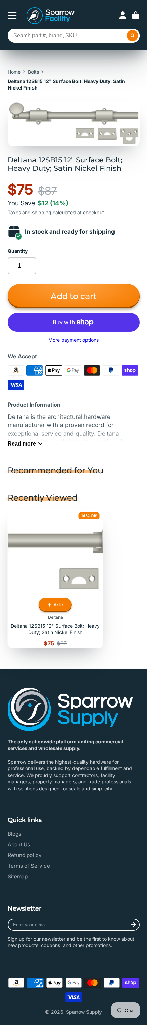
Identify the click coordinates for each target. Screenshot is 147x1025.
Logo (51, 15)
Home (14, 72)
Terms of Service (29, 866)
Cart (136, 15)
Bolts (33, 72)
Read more (22, 443)
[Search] (132, 36)
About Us (19, 844)
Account (123, 15)
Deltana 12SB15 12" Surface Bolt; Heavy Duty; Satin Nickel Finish (55, 578)
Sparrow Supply (84, 1012)
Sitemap (18, 876)
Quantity (18, 251)
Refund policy (25, 855)
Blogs (14, 834)
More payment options (73, 340)
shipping (41, 212)
